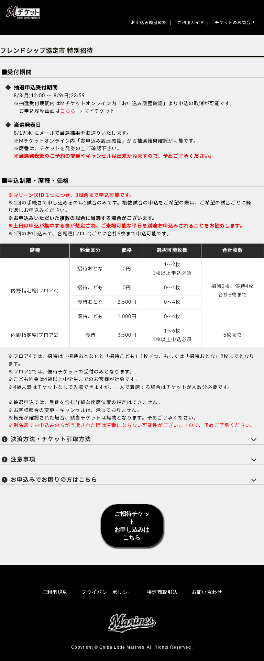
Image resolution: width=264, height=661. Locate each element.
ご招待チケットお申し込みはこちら (132, 526)
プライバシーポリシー (107, 592)
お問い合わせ (206, 592)
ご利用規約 (55, 592)
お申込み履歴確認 (149, 23)
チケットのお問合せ (235, 23)
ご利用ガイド (190, 23)
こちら (68, 111)
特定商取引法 (162, 592)
